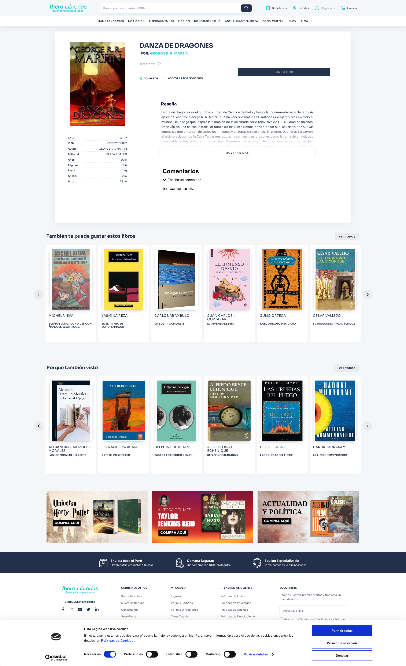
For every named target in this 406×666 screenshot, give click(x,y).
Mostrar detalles (256, 654)
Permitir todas (342, 630)
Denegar (342, 655)
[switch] (152, 654)
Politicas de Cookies (117, 640)
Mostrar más (237, 152)
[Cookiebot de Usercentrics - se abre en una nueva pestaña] (56, 658)
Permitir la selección (342, 643)
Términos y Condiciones (315, 619)
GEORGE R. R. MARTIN (169, 53)
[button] (149, 78)
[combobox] (176, 8)
